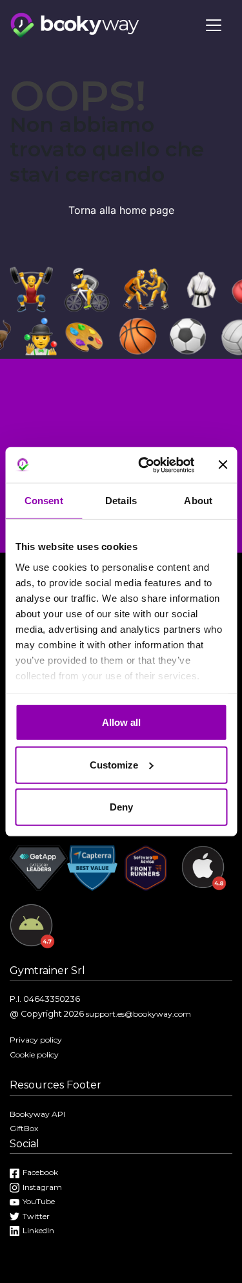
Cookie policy (34, 1054)
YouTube (39, 1201)
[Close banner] (222, 464)
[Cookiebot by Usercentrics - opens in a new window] (144, 464)
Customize (114, 764)
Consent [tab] (44, 500)
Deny (121, 806)
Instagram (42, 1187)
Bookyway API (37, 1114)
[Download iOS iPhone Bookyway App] (204, 874)
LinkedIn (38, 1230)
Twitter (36, 1216)
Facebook (40, 1172)
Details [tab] (121, 500)
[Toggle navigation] (214, 25)
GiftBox (24, 1128)
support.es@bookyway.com (138, 1014)
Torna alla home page (121, 210)
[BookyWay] (74, 24)
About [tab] (198, 500)
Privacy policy (36, 1039)
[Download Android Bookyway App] (32, 932)
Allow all (121, 722)
